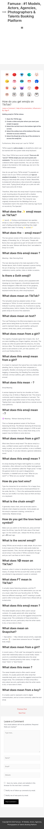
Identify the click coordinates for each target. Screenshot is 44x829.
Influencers (36, 108)
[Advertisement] (22, 47)
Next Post (22, 713)
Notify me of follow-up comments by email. (20, 790)
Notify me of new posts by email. (17, 795)
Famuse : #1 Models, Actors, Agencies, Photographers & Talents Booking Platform (24, 12)
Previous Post (22, 709)
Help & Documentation (24, 108)
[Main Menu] (22, 28)
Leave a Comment (8, 108)
